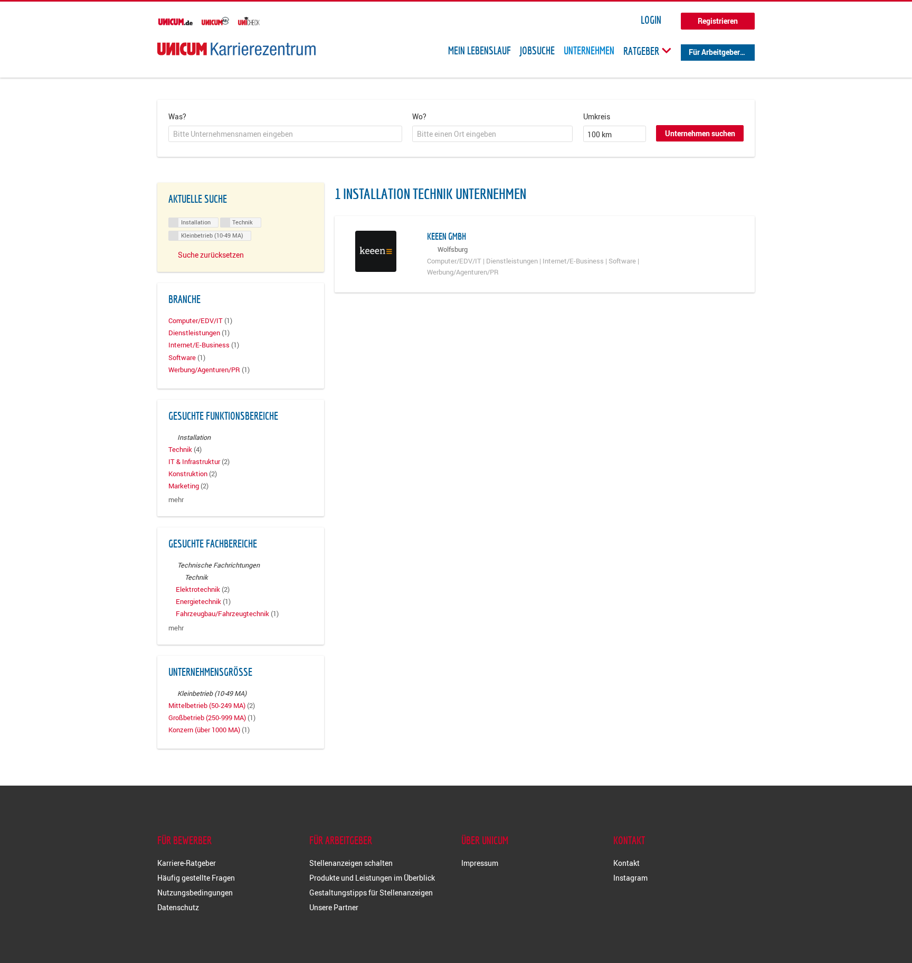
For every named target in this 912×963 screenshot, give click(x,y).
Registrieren (718, 21)
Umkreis (596, 116)
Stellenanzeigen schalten (351, 863)
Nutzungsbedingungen (195, 893)
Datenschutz (178, 907)
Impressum (479, 863)
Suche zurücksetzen (211, 255)
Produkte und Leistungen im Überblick (372, 878)
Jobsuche (537, 50)
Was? (177, 116)
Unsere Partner (333, 907)
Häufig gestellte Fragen (196, 878)
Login (651, 20)
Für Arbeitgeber (714, 52)
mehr (176, 499)
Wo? (419, 116)
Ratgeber (642, 50)
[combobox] (285, 134)
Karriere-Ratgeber (186, 863)
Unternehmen (589, 50)
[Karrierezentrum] (236, 48)
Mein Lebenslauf (479, 50)
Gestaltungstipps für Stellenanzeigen (371, 893)
